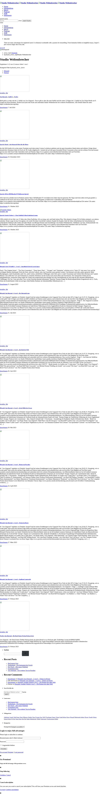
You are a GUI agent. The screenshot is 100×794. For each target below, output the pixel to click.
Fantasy (54, 717)
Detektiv (30, 717)
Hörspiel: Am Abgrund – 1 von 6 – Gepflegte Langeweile (15, 579)
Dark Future (16, 717)
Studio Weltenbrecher (31, 719)
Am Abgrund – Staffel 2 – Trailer (9, 97)
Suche (24, 692)
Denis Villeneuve (24, 717)
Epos (41, 717)
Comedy (11, 717)
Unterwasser (43, 719)
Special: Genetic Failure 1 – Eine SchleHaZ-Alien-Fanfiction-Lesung (19, 215)
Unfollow (3, 775)
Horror (68, 717)
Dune (33, 717)
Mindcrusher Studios (79, 717)
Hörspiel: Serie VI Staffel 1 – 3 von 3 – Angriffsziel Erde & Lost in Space (20, 266)
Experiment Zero (13, 669)
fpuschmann (4, 107)
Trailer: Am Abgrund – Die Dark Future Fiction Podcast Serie (17, 636)
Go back (2, 789)
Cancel (8, 775)
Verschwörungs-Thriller (52, 719)
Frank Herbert (63, 717)
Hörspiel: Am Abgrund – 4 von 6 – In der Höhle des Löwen (16, 408)
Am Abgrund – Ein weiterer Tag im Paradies (21, 670)
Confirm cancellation (12, 789)
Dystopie (37, 717)
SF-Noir (13, 719)
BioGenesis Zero (13, 663)
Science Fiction (7, 719)
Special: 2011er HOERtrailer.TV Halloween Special (14, 194)
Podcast (6, 73)
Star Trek (24, 719)
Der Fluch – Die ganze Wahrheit (18, 667)
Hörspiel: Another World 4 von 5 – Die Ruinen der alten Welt (36, 682)
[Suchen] (25, 653)
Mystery (87, 717)
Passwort (3, 741)
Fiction (57, 717)
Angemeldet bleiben (8, 745)
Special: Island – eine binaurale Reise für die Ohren (14, 144)
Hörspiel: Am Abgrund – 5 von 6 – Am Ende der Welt (14, 350)
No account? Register (6, 752)
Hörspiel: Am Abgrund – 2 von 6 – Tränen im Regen (14, 523)
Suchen (6, 650)
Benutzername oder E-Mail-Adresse (11, 738)
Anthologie (6, 717)
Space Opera (18, 719)
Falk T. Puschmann (47, 717)
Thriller (38, 719)
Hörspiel (6, 71)
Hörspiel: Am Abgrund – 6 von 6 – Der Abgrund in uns (15, 293)
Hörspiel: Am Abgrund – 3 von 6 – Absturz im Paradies (15, 464)
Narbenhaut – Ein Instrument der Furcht (20, 665)
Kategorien (7, 727)
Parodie (90, 717)
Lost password (18, 752)
